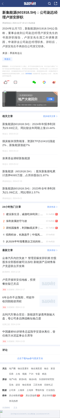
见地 (11, 384)
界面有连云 (7, 23)
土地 (18, 374)
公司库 (12, 390)
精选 (44, 374)
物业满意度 (36, 368)
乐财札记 (48, 384)
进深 (18, 384)
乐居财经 (6, 408)
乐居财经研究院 (46, 379)
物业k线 (33, 379)
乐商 (11, 374)
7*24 (31, 374)
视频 (24, 374)
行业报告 (50, 390)
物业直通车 (23, 368)
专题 (37, 374)
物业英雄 (26, 384)
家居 (53, 368)
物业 (46, 368)
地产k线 (13, 379)
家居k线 (23, 379)
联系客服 (29, 73)
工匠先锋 (37, 384)
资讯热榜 (13, 401)
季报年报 (39, 390)
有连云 (7, 59)
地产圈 (12, 368)
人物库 (21, 390)
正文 (15, 408)
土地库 (30, 390)
